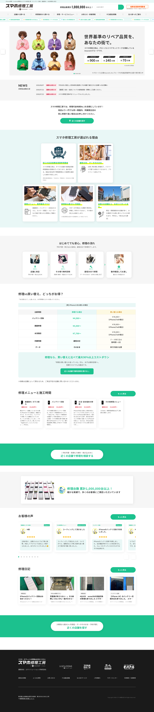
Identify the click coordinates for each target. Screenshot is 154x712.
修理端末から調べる (42, 14)
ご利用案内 (97, 678)
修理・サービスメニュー (65, 14)
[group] (30, 413)
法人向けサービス (82, 678)
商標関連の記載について (27, 698)
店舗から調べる (19, 14)
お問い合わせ (51, 678)
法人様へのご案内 (134, 14)
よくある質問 (36, 678)
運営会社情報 (22, 678)
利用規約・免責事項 (130, 678)
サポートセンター (112, 678)
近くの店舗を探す (78, 121)
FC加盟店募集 (111, 14)
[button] (151, 51)
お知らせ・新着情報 (88, 14)
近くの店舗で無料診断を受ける (76, 371)
